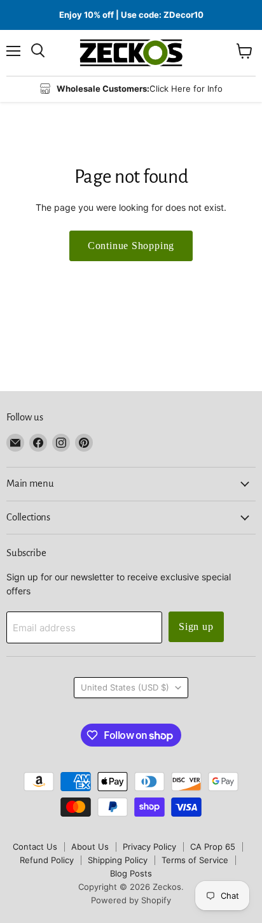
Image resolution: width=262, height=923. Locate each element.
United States (125, 687)
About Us (90, 846)
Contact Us (35, 846)
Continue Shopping (131, 245)
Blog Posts (131, 873)
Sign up (196, 626)
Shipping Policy (118, 860)
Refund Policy (47, 860)
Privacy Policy (149, 846)
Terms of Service (195, 860)
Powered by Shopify (131, 900)
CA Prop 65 (212, 846)
